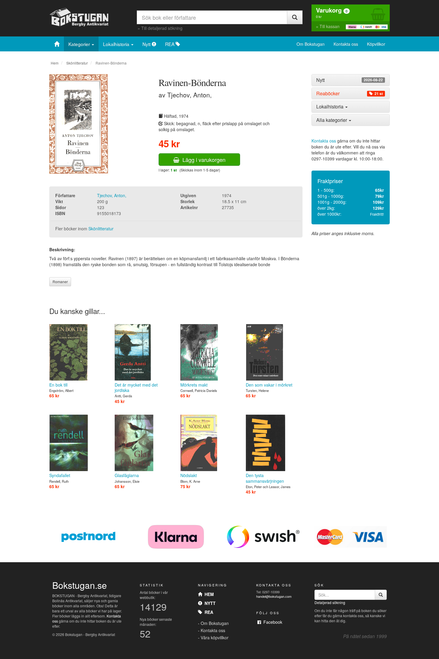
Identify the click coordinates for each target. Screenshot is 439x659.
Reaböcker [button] (349, 93)
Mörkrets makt (194, 385)
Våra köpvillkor (214, 637)
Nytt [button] (349, 80)
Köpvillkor (376, 44)
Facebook (271, 622)
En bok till (58, 385)
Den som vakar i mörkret (269, 385)
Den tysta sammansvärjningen (265, 478)
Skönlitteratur (77, 62)
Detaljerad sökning (329, 602)
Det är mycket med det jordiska (136, 387)
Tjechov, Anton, (111, 195)
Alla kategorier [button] (332, 120)
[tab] (351, 80)
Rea (207, 612)
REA (170, 44)
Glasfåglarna (127, 475)
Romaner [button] (60, 281)
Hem (55, 62)
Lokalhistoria (117, 44)
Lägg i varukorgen (202, 159)
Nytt (147, 44)
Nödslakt (188, 475)
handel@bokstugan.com (273, 596)
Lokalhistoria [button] (330, 106)
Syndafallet (59, 475)
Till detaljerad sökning (161, 28)
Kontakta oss (346, 44)
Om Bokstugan (311, 44)
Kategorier (79, 44)
